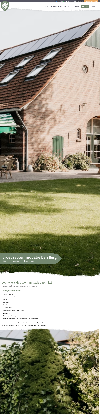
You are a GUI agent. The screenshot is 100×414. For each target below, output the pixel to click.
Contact (93, 6)
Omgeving (75, 6)
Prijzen (66, 6)
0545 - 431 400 (72, 1)
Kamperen (80, 1)
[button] (57, 1)
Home (46, 6)
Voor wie (85, 6)
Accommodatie (56, 6)
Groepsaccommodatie (91, 1)
